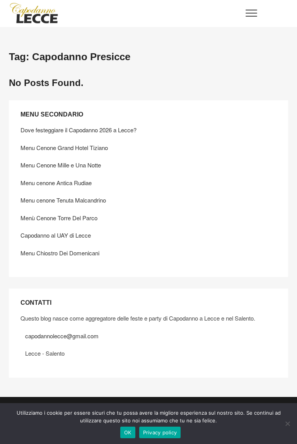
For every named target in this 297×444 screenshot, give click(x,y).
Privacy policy (160, 432)
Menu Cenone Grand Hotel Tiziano (64, 147)
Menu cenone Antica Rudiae (56, 183)
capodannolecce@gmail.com (62, 336)
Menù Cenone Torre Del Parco (58, 218)
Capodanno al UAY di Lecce (55, 235)
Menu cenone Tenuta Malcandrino (63, 200)
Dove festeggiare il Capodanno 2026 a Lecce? (78, 130)
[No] (287, 423)
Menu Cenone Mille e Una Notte (60, 165)
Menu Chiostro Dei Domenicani (59, 253)
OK (127, 432)
